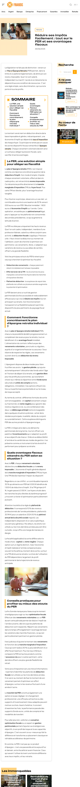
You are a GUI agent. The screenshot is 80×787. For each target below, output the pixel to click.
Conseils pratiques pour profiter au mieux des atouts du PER (37, 121)
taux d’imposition (40, 139)
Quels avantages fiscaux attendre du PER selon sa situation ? (36, 109)
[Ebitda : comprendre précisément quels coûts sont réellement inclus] (60, 95)
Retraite (39, 29)
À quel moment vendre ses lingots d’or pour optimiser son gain (67, 133)
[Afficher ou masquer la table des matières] (40, 99)
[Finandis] (15, 4)
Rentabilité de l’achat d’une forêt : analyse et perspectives (39, 781)
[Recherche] (70, 4)
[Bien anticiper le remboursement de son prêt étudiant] (60, 111)
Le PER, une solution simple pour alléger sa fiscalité (17, 107)
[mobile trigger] (4, 4)
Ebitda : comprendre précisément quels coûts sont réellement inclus (71, 93)
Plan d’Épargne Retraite (17, 71)
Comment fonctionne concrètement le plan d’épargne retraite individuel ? (16, 119)
